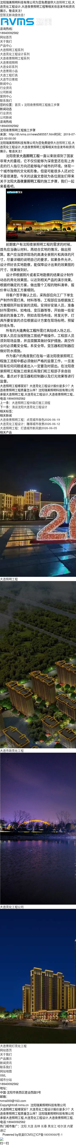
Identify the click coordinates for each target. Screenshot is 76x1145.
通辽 (3, 1130)
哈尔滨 (61, 1126)
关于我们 (6, 1054)
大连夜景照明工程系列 (15, 58)
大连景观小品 (9, 71)
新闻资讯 (6, 1063)
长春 (44, 1126)
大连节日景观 (9, 79)
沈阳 (24, 1126)
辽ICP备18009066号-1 (48, 1134)
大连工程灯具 (9, 75)
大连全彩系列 (9, 66)
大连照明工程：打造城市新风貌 (28, 428)
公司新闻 (6, 92)
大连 (30, 1126)
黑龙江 (52, 1126)
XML (3, 1075)
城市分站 (6, 1079)
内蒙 (70, 1126)
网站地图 (6, 1071)
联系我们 (6, 1067)
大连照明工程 (62, 2)
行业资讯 (6, 88)
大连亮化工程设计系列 (15, 54)
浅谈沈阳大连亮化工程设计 (29, 407)
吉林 (37, 1126)
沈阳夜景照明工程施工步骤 (42, 104)
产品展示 (6, 1058)
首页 (18, 104)
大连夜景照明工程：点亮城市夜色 (30, 419)
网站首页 (6, 1050)
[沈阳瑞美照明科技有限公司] (26, 21)
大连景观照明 (9, 62)
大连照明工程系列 (12, 50)
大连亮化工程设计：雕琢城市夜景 (30, 424)
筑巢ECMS (25, 1134)
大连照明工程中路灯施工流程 (31, 402)
